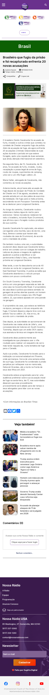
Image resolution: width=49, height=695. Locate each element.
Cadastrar (24, 662)
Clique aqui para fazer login (24, 542)
